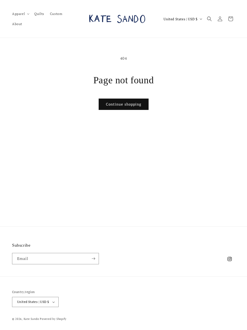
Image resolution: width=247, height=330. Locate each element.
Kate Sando (32, 319)
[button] (20, 14)
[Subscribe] (93, 258)
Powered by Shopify (53, 319)
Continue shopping (123, 104)
